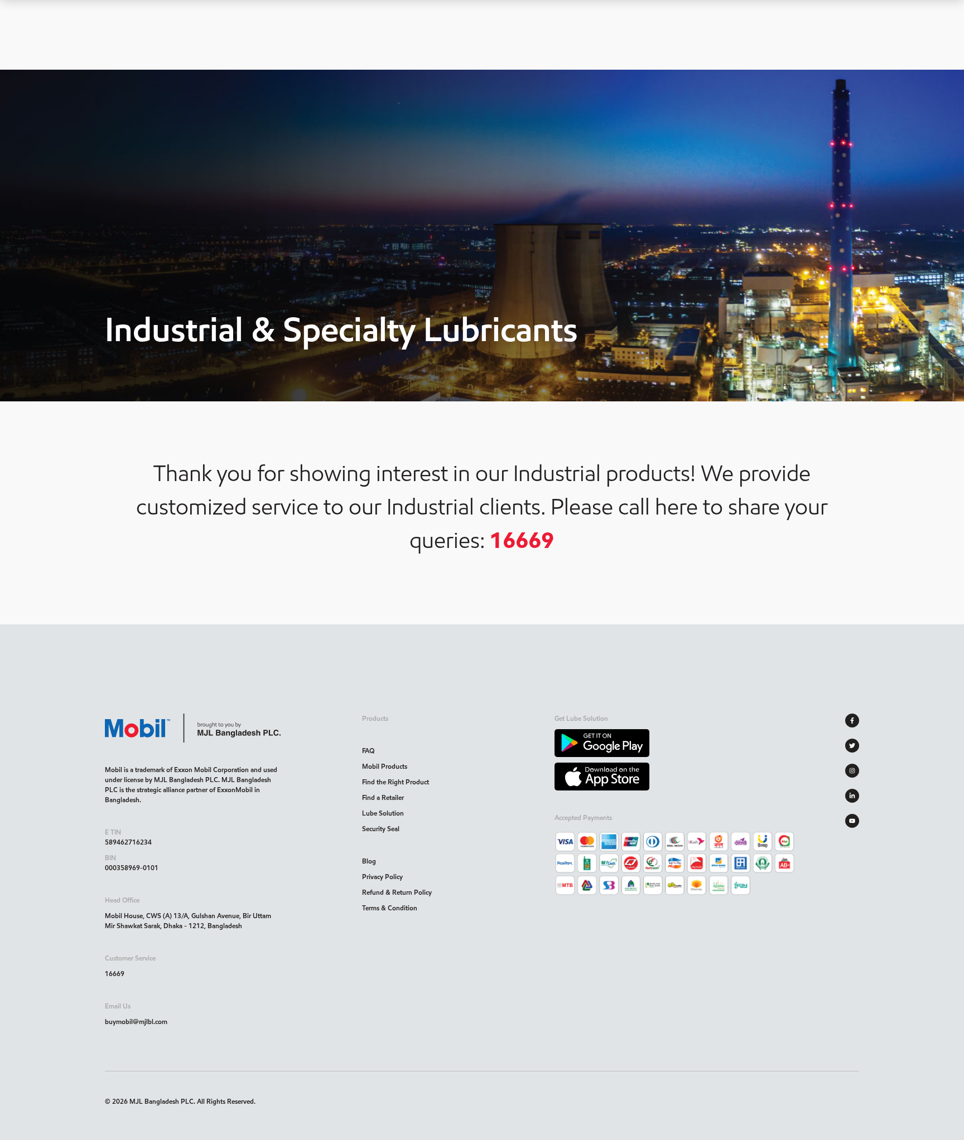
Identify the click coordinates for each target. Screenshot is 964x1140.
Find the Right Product (395, 782)
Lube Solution (383, 813)
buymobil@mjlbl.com (136, 1021)
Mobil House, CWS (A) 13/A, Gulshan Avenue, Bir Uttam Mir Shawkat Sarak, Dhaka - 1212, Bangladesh (188, 920)
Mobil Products (384, 766)
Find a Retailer (383, 797)
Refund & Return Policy (397, 892)
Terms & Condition (389, 908)
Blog (369, 861)
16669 (114, 973)
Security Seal (380, 828)
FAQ (368, 750)
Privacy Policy (382, 876)
